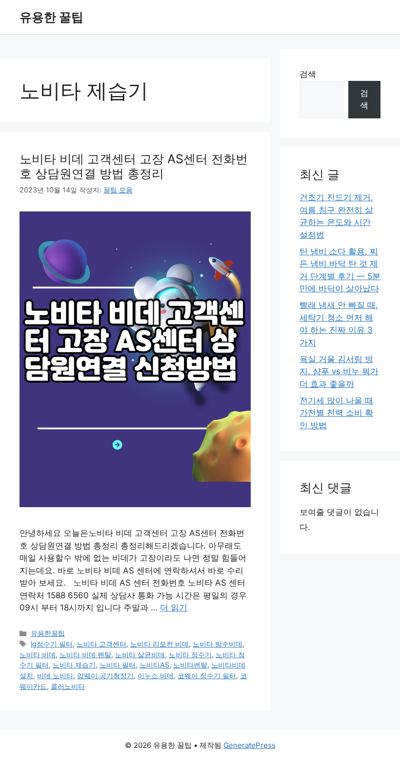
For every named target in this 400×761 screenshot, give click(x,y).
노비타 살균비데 (140, 654)
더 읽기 (173, 607)
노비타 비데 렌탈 (85, 654)
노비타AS (154, 665)
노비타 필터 (118, 665)
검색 (308, 74)
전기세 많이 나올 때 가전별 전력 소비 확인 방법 (336, 413)
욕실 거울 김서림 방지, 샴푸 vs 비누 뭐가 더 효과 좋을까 (339, 371)
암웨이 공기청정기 (105, 675)
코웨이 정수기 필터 (207, 675)
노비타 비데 (38, 654)
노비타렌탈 (190, 665)
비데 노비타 (55, 675)
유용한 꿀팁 (51, 17)
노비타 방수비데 (217, 644)
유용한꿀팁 (48, 633)
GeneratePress (249, 745)
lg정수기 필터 (52, 644)
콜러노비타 (68, 686)
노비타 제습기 (74, 665)
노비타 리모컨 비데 (159, 644)
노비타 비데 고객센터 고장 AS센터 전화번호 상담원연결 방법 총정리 (134, 166)
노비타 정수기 (190, 654)
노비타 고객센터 (101, 644)
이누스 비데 (156, 675)
